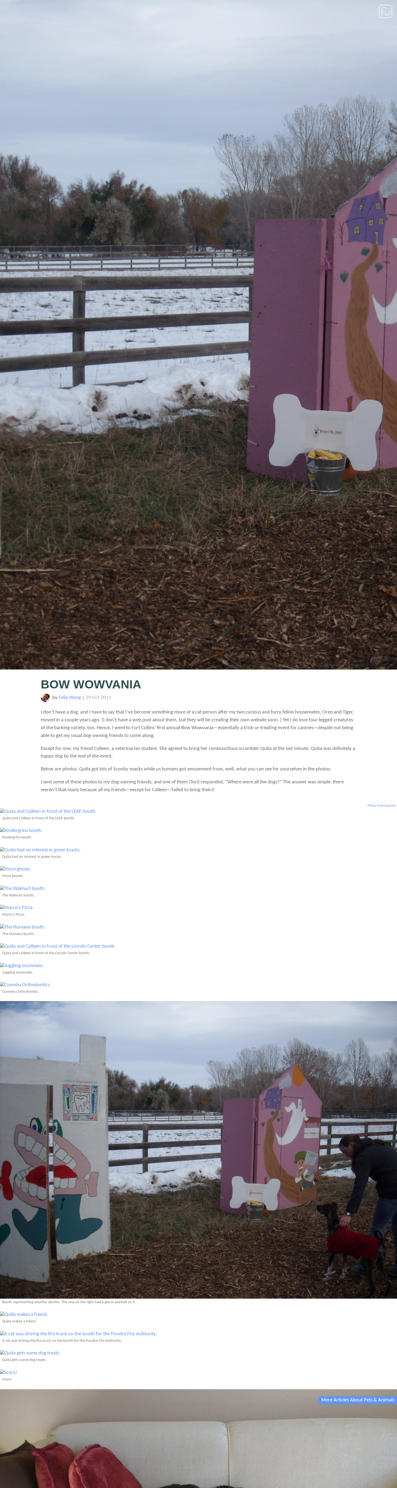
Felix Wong (70, 697)
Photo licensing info (382, 805)
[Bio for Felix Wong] (45, 700)
